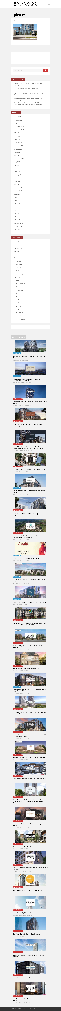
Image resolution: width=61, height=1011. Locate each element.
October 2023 (18, 120)
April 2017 (17, 168)
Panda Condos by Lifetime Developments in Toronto (29, 913)
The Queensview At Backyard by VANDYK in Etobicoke (27, 891)
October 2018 (18, 155)
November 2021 (19, 126)
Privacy (32, 1008)
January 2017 (18, 175)
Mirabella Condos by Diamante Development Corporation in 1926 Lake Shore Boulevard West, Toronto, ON (28, 801)
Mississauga (21, 283)
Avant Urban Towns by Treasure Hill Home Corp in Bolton (29, 580)
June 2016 (17, 197)
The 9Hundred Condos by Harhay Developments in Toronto (29, 84)
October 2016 (18, 184)
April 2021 (17, 136)
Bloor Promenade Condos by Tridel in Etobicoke (28, 978)
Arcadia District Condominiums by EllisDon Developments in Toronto (27, 89)
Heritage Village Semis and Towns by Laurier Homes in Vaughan (30, 646)
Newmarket (21, 319)
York (17, 309)
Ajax (19, 300)
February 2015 (18, 223)
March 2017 (17, 171)
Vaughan (20, 312)
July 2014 (17, 229)
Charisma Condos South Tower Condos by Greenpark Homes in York (29, 713)
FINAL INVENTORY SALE (22, 846)
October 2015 (18, 210)
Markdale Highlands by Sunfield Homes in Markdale (29, 757)
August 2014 (18, 226)
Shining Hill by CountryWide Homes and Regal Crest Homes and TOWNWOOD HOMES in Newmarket (29, 624)
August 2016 (18, 191)
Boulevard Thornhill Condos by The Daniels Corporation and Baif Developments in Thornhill (28, 514)
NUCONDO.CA (18, 1008)
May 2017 (17, 165)
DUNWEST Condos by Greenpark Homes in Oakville (29, 602)
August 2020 (18, 149)
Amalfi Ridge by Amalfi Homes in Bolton (26, 558)
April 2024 (17, 117)
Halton (18, 287)
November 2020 (19, 142)
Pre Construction (19, 245)
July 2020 (17, 152)
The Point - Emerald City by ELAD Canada (26, 934)
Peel (17, 280)
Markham (20, 316)
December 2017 (19, 158)
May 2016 (17, 200)
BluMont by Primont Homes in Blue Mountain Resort (29, 778)
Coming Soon (18, 248)
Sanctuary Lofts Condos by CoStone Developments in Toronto (29, 824)
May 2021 (17, 133)
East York (19, 271)
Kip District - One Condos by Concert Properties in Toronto (28, 999)
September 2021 (19, 130)
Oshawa (20, 296)
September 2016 (19, 187)
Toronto (16, 258)
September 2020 (19, 146)
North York (19, 267)
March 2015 (17, 220)
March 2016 (17, 204)
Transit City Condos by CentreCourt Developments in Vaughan (29, 955)
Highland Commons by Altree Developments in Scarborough (28, 99)
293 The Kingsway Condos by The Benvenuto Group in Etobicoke (30, 868)
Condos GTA (18, 277)
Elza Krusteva (25, 360)
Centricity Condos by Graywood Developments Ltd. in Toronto (30, 94)
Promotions (17, 242)
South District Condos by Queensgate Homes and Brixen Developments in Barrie (30, 735)
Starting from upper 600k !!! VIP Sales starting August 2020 (29, 690)
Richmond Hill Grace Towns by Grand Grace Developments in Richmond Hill (27, 536)
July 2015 (17, 213)
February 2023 (18, 123)
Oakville (20, 290)
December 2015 (19, 207)
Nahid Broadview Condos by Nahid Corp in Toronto (29, 469)
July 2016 (17, 194)
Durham (18, 293)
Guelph (16, 254)
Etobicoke (19, 264)
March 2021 (17, 139)
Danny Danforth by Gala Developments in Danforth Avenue (29, 491)
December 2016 (19, 178)
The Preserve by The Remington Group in (26, 668)
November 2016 (19, 181)
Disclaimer (36, 1008)
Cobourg (16, 251)
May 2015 (17, 216)
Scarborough (20, 274)
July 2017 (17, 162)
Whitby (20, 306)
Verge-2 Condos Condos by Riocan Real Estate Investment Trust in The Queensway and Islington (28, 103)
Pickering (20, 303)
